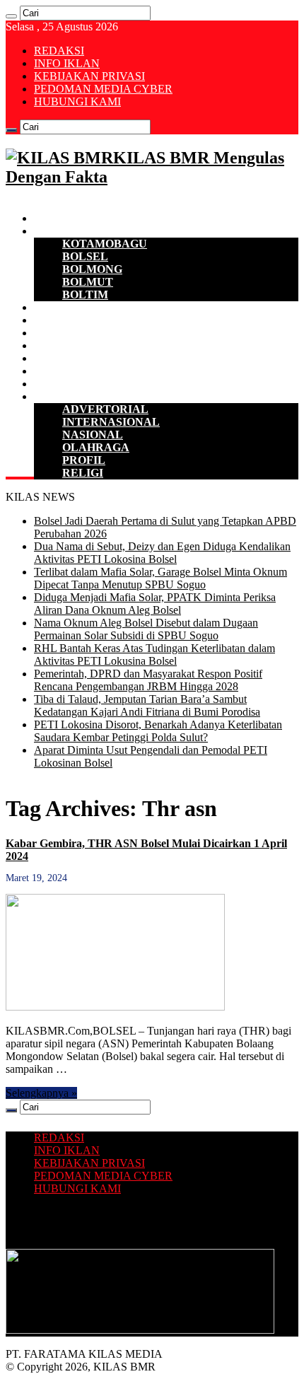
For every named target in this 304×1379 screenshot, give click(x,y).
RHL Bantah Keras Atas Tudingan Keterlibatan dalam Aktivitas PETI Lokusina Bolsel (154, 654)
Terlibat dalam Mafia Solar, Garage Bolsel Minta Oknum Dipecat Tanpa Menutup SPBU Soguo (160, 578)
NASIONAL (92, 435)
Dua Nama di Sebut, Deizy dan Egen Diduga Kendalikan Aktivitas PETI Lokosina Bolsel (162, 552)
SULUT (53, 384)
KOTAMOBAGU (104, 244)
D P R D (54, 320)
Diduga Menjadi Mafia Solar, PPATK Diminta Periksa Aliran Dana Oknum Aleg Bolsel (155, 603)
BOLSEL (85, 256)
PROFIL (83, 460)
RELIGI (82, 473)
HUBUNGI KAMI (77, 101)
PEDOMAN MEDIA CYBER (103, 89)
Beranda (55, 218)
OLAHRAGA (95, 447)
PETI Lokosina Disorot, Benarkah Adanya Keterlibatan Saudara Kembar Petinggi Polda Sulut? (158, 730)
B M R (50, 231)
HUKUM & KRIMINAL (94, 345)
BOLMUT (87, 282)
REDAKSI (59, 51)
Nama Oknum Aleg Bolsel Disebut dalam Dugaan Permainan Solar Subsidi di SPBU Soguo (146, 629)
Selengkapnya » (41, 1093)
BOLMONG (92, 269)
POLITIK (58, 333)
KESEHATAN (69, 358)
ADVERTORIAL (105, 409)
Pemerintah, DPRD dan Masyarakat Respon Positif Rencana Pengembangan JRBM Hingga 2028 (148, 680)
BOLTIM (85, 295)
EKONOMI (62, 307)
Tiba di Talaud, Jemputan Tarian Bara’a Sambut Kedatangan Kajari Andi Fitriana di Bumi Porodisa (147, 705)
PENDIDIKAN (71, 371)
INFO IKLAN (67, 63)
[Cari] (11, 16)
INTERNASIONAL (111, 422)
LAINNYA (61, 396)
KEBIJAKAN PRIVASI (89, 76)
